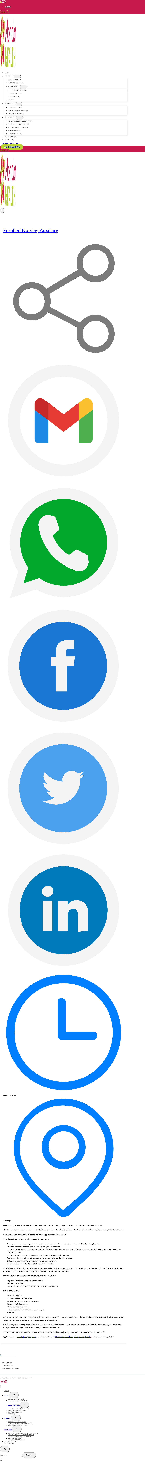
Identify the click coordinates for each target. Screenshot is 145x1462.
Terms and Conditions (10, 1368)
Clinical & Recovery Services (18, 110)
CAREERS (8, 7)
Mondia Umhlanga (14, 130)
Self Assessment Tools (16, 113)
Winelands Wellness (19, 90)
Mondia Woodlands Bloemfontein (20, 121)
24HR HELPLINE (12, 147)
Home (7, 72)
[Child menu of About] (17, 76)
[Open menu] (2, 210)
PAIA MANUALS (7, 1362)
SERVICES (7, 1418)
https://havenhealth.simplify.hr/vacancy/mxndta (73, 1337)
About (6, 1395)
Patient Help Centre (15, 107)
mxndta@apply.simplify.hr (26, 1337)
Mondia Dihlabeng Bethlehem (18, 124)
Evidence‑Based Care (15, 93)
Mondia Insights (13, 97)
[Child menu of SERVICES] (18, 104)
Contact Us (9, 139)
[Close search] (5, 1449)
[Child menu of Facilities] (19, 118)
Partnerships (14, 1405)
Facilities (8, 1430)
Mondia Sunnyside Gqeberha (18, 127)
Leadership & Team (14, 79)
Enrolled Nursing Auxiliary (30, 230)
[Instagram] (3, 2)
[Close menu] (0, 1386)
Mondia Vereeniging (15, 133)
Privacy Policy (7, 1365)
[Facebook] (1, 2)
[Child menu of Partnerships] (23, 87)
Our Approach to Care (16, 83)
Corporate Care (11, 137)
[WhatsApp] (5, 2)
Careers (11, 100)
